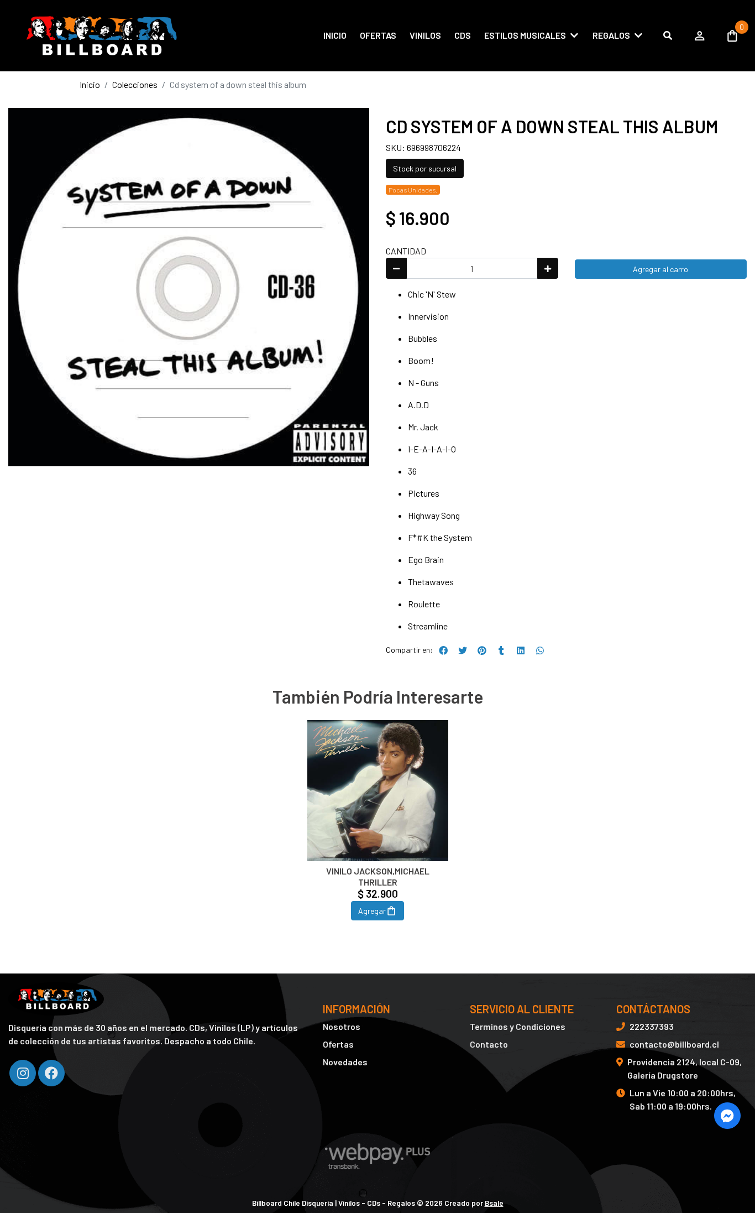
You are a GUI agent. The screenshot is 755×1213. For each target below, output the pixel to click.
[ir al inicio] (56, 999)
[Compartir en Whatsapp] (540, 650)
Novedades (345, 1061)
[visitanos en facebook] (51, 1073)
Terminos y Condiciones (517, 1026)
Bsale (494, 1202)
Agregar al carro (660, 269)
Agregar (372, 910)
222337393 (652, 1026)
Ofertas (378, 35)
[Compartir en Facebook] (443, 650)
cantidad (406, 251)
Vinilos (425, 35)
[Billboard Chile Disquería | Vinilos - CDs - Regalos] (99, 35)
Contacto (489, 1044)
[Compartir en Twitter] (462, 650)
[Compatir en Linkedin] (520, 650)
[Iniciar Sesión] (699, 35)
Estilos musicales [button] (525, 35)
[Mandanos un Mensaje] (727, 1115)
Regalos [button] (611, 35)
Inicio (335, 35)
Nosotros (341, 1026)
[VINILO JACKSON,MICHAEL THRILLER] (377, 790)
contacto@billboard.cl (674, 1044)
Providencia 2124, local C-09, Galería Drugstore (684, 1068)
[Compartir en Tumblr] (501, 650)
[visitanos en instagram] (22, 1073)
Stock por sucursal (425, 168)
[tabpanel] (378, 833)
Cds (462, 35)
